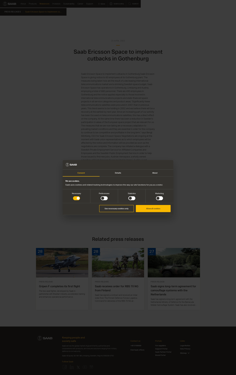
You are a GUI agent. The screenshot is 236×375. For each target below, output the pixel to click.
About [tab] (155, 173)
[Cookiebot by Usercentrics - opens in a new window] (160, 165)
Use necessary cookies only (116, 208)
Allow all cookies (153, 208)
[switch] (104, 198)
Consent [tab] (81, 173)
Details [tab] (118, 173)
